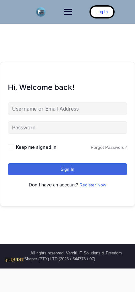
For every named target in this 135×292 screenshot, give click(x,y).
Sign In (67, 169)
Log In (102, 11)
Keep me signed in (36, 147)
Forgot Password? (109, 147)
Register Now (92, 184)
